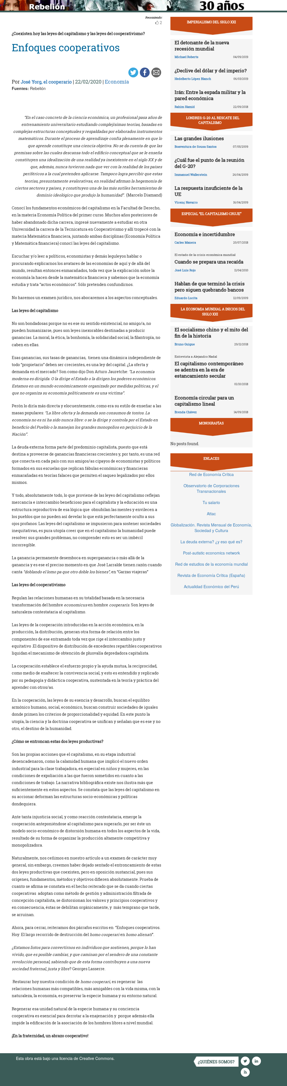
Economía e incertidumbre (205, 234)
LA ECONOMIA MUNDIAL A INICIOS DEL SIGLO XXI (213, 311)
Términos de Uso (131, 1058)
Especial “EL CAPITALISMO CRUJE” (211, 213)
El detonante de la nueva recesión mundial (202, 45)
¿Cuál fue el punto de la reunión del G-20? (209, 163)
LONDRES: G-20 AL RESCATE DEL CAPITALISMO (212, 120)
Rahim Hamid (185, 107)
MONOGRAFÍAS (211, 423)
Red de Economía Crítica (211, 474)
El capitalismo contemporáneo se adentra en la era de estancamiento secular (209, 369)
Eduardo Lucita (186, 298)
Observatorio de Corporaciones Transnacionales (211, 488)
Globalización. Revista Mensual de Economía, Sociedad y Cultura (211, 527)
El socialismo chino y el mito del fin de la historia (211, 332)
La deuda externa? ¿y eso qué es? (211, 541)
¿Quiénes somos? (216, 1061)
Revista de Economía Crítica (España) (211, 575)
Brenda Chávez (186, 412)
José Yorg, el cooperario (46, 82)
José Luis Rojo (185, 270)
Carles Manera (185, 242)
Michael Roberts (186, 57)
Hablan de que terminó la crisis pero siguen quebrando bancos (210, 286)
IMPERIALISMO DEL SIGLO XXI (211, 22)
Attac (211, 513)
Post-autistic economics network (211, 553)
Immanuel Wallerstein (191, 174)
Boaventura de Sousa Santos (196, 146)
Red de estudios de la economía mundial (211, 564)
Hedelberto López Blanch (193, 79)
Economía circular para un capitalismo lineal (204, 400)
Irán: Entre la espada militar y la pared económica (210, 95)
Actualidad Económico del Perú (211, 586)
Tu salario (211, 502)
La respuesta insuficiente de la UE (208, 191)
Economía (117, 81)
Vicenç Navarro (186, 202)
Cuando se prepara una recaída (209, 261)
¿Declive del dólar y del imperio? (211, 70)
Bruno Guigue (185, 344)
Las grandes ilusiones (199, 138)
